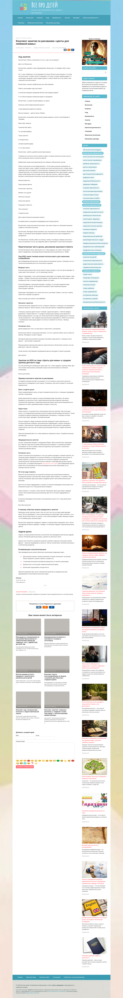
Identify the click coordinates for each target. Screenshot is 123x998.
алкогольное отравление (92, 160)
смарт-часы (87, 274)
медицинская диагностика (93, 212)
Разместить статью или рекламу (74, 977)
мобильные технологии (92, 215)
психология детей (89, 257)
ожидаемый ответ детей (50, 463)
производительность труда (93, 240)
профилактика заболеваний (93, 247)
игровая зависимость (91, 188)
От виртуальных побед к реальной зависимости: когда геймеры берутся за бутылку (94, 446)
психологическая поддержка (93, 254)
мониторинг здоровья (91, 219)
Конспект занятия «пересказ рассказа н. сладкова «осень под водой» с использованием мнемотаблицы (55, 712)
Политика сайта (44, 977)
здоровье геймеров (90, 184)
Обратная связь (31, 977)
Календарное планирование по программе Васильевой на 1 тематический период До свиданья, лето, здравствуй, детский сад (27, 640)
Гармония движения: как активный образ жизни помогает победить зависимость (93, 593)
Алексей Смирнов (21, 592)
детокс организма (90, 167)
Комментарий (20, 741)
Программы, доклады (53, 23)
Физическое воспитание (35, 23)
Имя (17, 735)
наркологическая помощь (92, 222)
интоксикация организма (92, 191)
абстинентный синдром (92, 150)
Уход (47, 18)
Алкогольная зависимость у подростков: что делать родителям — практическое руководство (94, 666)
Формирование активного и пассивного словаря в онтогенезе (55, 639)
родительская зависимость (93, 264)
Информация (85, 342)
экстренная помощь (90, 295)
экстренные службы (90, 299)
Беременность (56, 18)
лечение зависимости (91, 209)
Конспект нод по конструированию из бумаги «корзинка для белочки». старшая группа (55, 677)
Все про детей (44, 4)
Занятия (67, 18)
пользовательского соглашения (57, 991)
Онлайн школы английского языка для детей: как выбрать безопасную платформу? (94, 919)
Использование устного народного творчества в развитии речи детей (25, 676)
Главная (20, 18)
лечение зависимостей (91, 205)
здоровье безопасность (91, 181)
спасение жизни (89, 285)
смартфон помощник (91, 278)
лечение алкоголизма (91, 202)
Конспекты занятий (44, 47)
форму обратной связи (33, 993)
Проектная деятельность (91, 18)
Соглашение (56, 977)
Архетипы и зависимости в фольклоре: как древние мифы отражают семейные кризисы (94, 740)
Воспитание (29, 18)
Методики (76, 18)
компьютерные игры (90, 195)
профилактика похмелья (92, 250)
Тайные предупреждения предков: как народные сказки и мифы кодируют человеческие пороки (94, 555)
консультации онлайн (91, 198)
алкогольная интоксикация (93, 157)
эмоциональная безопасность (94, 302)
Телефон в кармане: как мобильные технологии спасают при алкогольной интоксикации (94, 410)
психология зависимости (92, 260)
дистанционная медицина (93, 174)
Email (37, 735)
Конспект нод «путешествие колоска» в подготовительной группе (27, 711)
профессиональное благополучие (95, 243)
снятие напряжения (90, 281)
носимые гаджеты (90, 229)
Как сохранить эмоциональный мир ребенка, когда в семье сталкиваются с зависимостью (94, 331)
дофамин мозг (88, 177)
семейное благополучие (92, 267)
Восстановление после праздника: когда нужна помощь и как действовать (93, 704)
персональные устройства (92, 236)
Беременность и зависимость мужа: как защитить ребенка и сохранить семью (93, 629)
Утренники (21, 23)
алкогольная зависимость (92, 153)
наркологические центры (92, 226)
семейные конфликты (91, 271)
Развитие (40, 18)
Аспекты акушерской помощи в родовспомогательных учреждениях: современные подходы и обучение (94, 881)
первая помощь (89, 233)
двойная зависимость (91, 164)
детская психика (89, 170)
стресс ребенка (88, 288)
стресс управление (90, 292)
